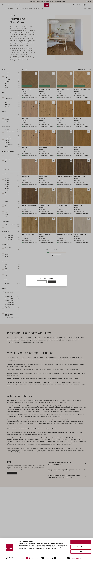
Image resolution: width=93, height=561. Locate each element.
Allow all (81, 542)
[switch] (42, 558)
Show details (75, 558)
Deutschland (42, 282)
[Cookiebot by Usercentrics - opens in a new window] (9, 558)
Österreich (51, 282)
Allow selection (81, 546)
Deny (81, 551)
